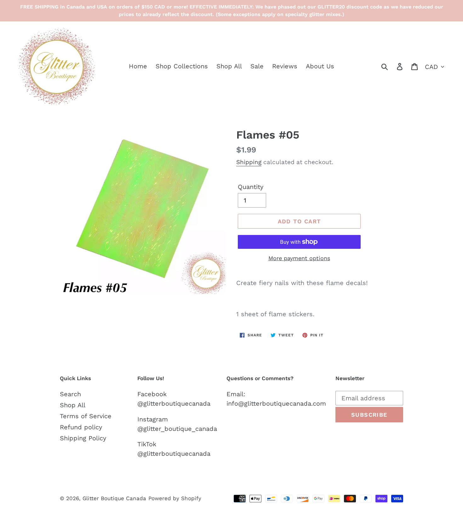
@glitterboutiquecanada (173, 403)
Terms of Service (85, 416)
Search (70, 394)
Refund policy (81, 427)
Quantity (250, 187)
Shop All (72, 405)
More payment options (299, 258)
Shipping (248, 162)
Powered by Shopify (174, 498)
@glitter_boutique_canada (177, 428)
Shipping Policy (83, 438)
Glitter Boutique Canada (114, 498)
